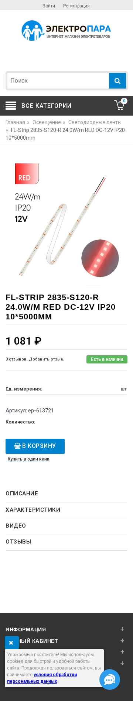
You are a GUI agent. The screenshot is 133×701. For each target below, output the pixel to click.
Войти (48, 6)
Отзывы (18, 541)
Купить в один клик (29, 459)
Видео (16, 525)
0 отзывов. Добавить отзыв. (35, 359)
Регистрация (76, 6)
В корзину (39, 445)
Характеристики (33, 509)
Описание (22, 493)
